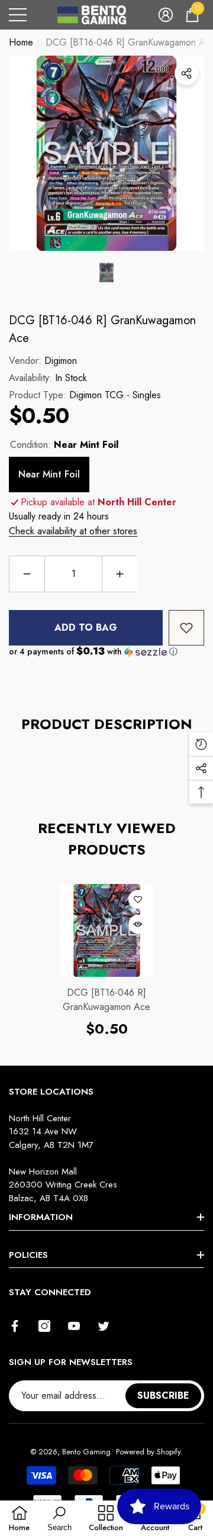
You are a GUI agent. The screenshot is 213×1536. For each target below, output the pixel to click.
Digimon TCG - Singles (115, 395)
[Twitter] (103, 1326)
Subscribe (163, 1395)
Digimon (60, 360)
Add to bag (85, 627)
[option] (106, 153)
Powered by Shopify (148, 1451)
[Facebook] (15, 1326)
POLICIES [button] (28, 1254)
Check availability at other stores (73, 531)
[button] (166, 15)
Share (186, 73)
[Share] (186, 73)
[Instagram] (44, 1326)
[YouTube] (74, 1326)
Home (21, 42)
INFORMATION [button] (41, 1217)
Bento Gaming (86, 1451)
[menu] (18, 15)
